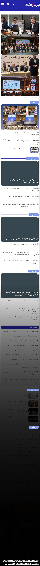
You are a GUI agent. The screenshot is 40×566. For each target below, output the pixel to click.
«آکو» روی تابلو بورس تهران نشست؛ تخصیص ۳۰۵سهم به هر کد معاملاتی (16, 205)
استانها (34, 427)
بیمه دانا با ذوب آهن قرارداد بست (21, 132)
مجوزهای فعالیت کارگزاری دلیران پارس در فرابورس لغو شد (15, 188)
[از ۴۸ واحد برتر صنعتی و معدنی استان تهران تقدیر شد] (20, 44)
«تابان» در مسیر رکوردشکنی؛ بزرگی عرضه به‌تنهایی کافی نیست (23, 181)
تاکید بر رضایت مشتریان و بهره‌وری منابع (19, 148)
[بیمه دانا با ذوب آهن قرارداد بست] (34, 134)
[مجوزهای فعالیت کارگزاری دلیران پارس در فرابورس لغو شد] (34, 190)
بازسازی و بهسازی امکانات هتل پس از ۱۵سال (22, 238)
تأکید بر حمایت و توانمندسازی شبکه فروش (22, 126)
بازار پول (33, 271)
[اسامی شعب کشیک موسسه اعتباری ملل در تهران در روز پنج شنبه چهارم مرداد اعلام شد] (34, 254)
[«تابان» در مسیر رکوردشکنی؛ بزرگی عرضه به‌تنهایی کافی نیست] (20, 173)
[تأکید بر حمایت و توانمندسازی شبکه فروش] (20, 117)
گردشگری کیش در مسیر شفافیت (21, 244)
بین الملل (33, 390)
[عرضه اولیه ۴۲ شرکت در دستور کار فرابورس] (34, 198)
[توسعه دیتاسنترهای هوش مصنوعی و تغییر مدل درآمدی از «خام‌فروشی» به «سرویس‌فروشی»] (20, 65)
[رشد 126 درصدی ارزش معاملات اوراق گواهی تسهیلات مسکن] (34, 262)
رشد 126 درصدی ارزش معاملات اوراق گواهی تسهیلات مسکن (16, 261)
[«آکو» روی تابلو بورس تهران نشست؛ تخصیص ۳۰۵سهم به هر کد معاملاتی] (34, 206)
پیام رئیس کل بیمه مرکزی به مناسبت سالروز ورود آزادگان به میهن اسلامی (16, 141)
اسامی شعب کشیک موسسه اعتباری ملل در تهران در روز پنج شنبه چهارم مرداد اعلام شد (16, 253)
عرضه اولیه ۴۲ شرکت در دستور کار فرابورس (19, 196)
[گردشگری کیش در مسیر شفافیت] (34, 246)
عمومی (34, 215)
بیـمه (34, 102)
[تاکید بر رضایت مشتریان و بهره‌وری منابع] (34, 150)
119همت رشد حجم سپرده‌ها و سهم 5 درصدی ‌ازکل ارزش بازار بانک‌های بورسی (21, 293)
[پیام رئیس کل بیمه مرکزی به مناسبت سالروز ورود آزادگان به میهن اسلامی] (34, 142)
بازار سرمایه (32, 158)
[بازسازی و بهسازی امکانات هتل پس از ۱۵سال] (20, 229)
